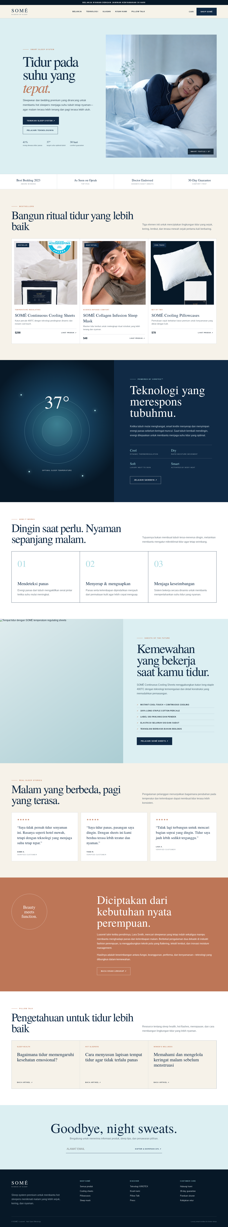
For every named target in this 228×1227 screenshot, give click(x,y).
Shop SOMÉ (207, 12)
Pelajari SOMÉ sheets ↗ (154, 741)
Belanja (77, 11)
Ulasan (107, 11)
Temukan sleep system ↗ (41, 121)
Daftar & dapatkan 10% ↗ (148, 1149)
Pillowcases (85, 1196)
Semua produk (86, 1186)
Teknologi (92, 11)
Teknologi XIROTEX (139, 1186)
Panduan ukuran (187, 1196)
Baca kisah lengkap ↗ (113, 971)
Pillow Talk (138, 11)
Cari (191, 12)
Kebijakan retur (187, 1200)
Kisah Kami (121, 11)
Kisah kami (135, 1191)
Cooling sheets (86, 1191)
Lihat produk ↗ (68, 333)
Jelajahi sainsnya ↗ (145, 480)
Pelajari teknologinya (40, 130)
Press (132, 1200)
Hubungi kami (186, 1186)
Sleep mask (85, 1200)
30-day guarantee (188, 1191)
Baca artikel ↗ (25, 1082)
